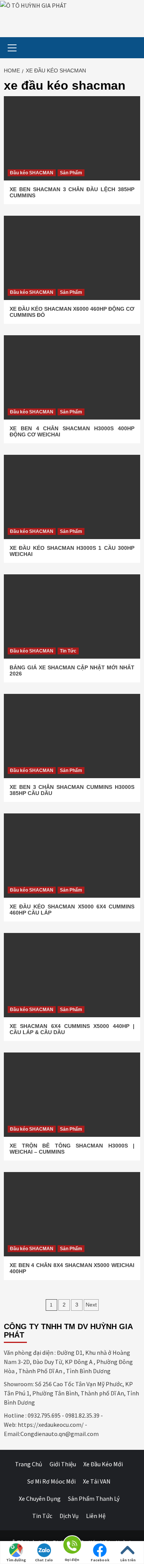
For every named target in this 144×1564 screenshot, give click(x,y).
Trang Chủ (28, 1464)
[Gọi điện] (72, 1546)
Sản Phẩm (71, 172)
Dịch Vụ (69, 1516)
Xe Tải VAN (97, 1481)
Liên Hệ (96, 1516)
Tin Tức (68, 651)
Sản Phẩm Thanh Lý (93, 1498)
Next (91, 1305)
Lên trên (128, 1559)
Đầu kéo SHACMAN (31, 172)
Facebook (100, 1559)
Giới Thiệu (63, 1464)
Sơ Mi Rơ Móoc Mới (51, 1481)
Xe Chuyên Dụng (40, 1498)
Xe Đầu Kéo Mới (103, 1464)
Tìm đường (16, 1559)
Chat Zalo (44, 1559)
